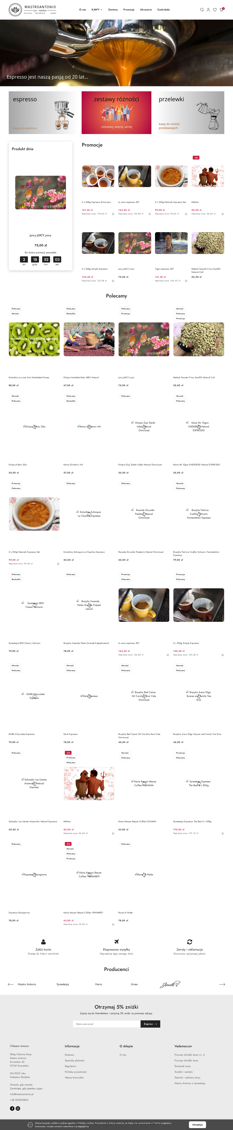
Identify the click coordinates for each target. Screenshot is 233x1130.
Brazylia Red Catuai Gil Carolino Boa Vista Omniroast (139, 735)
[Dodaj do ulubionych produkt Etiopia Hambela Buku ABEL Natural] (111, 309)
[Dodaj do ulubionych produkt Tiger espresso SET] (184, 224)
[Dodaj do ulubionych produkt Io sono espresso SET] (147, 158)
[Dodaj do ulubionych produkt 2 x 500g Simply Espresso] (111, 224)
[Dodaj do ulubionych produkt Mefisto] (220, 158)
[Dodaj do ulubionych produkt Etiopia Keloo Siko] (56, 396)
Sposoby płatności (75, 1060)
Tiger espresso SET (164, 268)
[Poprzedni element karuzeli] (11, 984)
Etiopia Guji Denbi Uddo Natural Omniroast (140, 464)
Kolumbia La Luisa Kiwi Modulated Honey (29, 377)
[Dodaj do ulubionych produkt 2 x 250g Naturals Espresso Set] (184, 158)
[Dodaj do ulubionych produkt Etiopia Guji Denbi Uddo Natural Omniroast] (165, 396)
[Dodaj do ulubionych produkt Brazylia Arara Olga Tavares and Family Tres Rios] (220, 666)
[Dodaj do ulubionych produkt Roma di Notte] (165, 844)
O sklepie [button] (126, 1046)
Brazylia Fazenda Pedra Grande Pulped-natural (86, 643)
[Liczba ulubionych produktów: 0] (215, 10)
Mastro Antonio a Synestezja (190, 1083)
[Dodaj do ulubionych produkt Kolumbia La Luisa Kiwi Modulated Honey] (56, 309)
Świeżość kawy (183, 1066)
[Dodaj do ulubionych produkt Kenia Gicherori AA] (111, 396)
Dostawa (69, 1055)
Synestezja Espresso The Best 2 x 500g (192, 821)
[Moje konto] (208, 10)
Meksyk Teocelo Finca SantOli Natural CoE (205, 270)
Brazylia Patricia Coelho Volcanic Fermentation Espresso (196, 553)
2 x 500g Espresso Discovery (96, 202)
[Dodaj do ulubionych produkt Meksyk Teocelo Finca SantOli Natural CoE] (220, 224)
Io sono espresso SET (129, 202)
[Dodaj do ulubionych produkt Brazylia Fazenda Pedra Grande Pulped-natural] (111, 574)
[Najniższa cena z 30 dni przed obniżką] (113, 214)
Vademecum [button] (183, 1046)
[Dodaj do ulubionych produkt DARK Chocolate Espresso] (56, 666)
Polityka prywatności (76, 1072)
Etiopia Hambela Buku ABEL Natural (81, 377)
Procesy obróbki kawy (186, 1060)
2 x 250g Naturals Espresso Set (170, 202)
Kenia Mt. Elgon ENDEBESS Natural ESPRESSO (196, 464)
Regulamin (70, 1066)
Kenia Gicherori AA (73, 464)
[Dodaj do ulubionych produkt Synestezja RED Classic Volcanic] (56, 574)
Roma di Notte (125, 912)
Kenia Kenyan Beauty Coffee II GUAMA (137, 821)
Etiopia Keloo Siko (18, 464)
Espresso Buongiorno (19, 912)
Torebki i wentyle (184, 1072)
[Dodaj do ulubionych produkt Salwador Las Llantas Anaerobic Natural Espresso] (56, 753)
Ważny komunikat (74, 1077)
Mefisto (195, 202)
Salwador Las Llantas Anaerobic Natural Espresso (33, 821)
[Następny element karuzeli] (222, 984)
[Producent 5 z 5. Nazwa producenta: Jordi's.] (170, 984)
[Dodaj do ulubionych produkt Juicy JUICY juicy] (65, 158)
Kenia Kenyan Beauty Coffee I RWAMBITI (83, 912)
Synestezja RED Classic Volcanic (25, 643)
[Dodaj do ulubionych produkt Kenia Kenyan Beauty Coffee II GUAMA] (165, 753)
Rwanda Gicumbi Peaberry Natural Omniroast (140, 552)
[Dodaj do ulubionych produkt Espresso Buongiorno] (56, 844)
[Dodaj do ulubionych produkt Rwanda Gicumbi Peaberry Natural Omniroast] (165, 483)
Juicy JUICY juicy (40, 235)
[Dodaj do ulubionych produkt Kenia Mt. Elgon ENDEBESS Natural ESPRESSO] (220, 396)
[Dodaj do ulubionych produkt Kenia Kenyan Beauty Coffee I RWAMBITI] (111, 844)
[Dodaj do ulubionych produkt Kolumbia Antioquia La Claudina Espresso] (111, 483)
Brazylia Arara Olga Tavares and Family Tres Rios (197, 734)
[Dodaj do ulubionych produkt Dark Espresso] (111, 666)
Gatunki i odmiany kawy (188, 1077)
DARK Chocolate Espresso (22, 734)
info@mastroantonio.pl (22, 1094)
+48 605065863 (19, 1100)
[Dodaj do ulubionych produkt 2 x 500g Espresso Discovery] (111, 158)
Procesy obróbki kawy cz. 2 (190, 1055)
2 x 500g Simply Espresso (95, 268)
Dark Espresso (71, 734)
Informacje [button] (72, 1046)
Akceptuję (197, 1124)
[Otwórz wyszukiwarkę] (202, 10)
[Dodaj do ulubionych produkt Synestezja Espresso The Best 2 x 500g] (220, 753)
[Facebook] (12, 1108)
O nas (123, 1055)
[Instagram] (18, 1108)
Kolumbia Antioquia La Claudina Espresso (84, 552)
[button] (97, 9)
